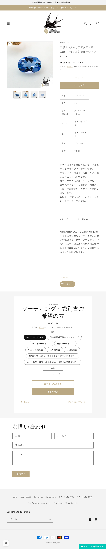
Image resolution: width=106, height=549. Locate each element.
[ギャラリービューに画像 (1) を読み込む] (17, 94)
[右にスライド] (50, 95)
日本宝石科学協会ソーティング (64, 337)
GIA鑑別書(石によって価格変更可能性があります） (52, 356)
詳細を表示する (75, 402)
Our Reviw (58, 503)
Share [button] (65, 277)
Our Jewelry (50, 497)
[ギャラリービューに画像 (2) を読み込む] (25, 94)
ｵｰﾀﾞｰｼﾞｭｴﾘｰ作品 (84, 497)
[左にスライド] (10, 95)
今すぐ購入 (79, 85)
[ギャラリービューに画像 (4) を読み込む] (42, 94)
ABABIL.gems (55, 543)
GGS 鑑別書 (55, 350)
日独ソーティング (65, 343)
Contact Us (46, 503)
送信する (21, 474)
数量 (53, 368)
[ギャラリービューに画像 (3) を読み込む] (34, 94)
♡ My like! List (71, 503)
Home (14, 497)
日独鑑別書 (72, 350)
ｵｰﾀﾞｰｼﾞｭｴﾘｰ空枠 (66, 497)
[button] (8, 23)
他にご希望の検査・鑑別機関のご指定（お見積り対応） (53, 362)
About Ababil (25, 497)
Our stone (38, 497)
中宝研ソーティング (41, 343)
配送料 (70, 66)
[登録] (50, 519)
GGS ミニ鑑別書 (35, 350)
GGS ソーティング (34, 337)
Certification (33, 503)
